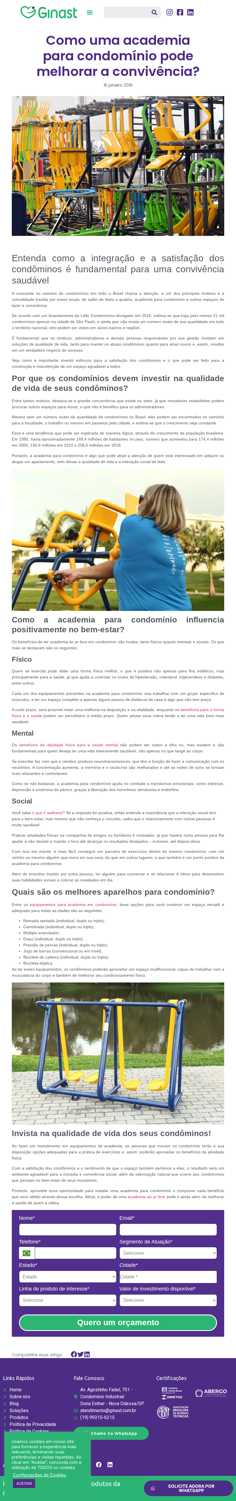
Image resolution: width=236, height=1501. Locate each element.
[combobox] (132, 12)
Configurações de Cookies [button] (39, 1475)
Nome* (27, 1218)
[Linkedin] (110, 1464)
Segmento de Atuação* (145, 1242)
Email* (126, 1218)
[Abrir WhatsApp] (221, 1486)
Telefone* (30, 1242)
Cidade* (128, 1265)
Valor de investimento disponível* (157, 1289)
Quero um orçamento (118, 1322)
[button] (90, 12)
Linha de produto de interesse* (54, 1289)
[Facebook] (98, 1464)
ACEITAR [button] (24, 1483)
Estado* (28, 1265)
